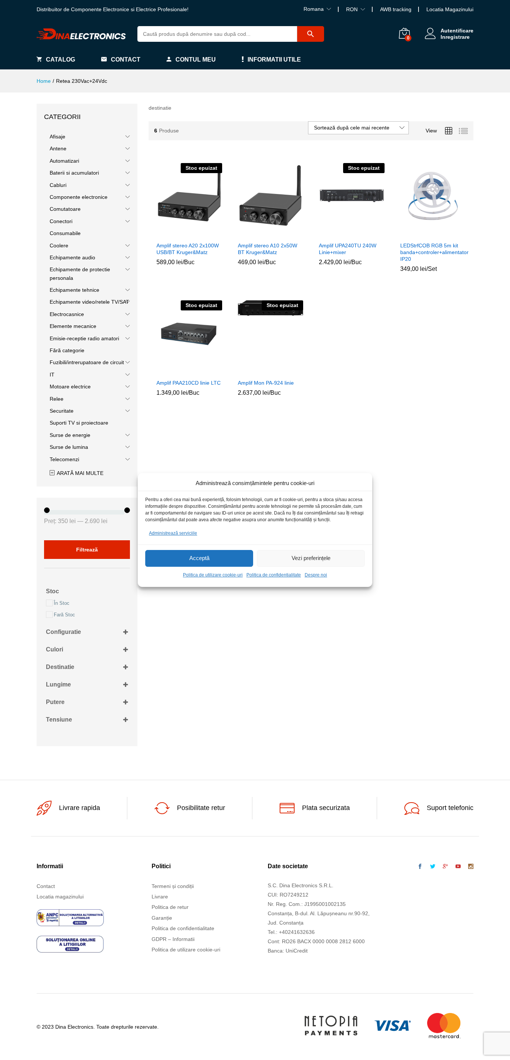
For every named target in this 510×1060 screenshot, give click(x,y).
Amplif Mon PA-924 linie (266, 383)
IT (52, 375)
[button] (253, 233)
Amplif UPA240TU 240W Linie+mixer (347, 249)
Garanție (162, 918)
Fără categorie (67, 350)
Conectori (61, 221)
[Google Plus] (445, 867)
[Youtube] (458, 867)
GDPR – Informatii (173, 939)
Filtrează (87, 550)
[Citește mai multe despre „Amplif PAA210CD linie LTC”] (172, 370)
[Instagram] (470, 867)
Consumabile (65, 233)
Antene (58, 148)
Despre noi (316, 575)
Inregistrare (455, 37)
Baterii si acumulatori (74, 173)
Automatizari (64, 161)
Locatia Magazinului (449, 9)
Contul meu (195, 59)
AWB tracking (395, 9)
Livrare (160, 897)
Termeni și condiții (173, 886)
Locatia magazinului (60, 897)
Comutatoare (65, 209)
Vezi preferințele (311, 558)
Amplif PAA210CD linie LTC (188, 383)
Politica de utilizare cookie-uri (213, 575)
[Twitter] (432, 867)
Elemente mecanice (73, 326)
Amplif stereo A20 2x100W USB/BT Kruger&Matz (187, 249)
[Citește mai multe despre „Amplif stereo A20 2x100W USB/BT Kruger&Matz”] (172, 233)
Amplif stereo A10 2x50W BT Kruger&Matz (267, 249)
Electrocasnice (67, 314)
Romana (314, 9)
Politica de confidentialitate (273, 575)
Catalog (60, 59)
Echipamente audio (72, 257)
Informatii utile (274, 59)
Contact (125, 59)
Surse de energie (70, 435)
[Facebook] (420, 867)
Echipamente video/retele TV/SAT (89, 302)
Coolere (59, 245)
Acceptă (199, 558)
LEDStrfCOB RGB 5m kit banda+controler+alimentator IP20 (434, 252)
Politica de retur (170, 907)
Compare (206, 233)
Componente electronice (79, 197)
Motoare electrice (70, 387)
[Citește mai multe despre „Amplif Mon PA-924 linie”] (253, 370)
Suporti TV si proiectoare (79, 423)
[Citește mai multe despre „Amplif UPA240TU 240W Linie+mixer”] (334, 233)
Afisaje (57, 137)
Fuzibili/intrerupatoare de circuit (87, 362)
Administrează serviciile (173, 533)
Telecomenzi (64, 459)
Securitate (62, 411)
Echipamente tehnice (74, 290)
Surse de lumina (69, 447)
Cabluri (58, 185)
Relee (56, 399)
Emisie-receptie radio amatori (84, 338)
